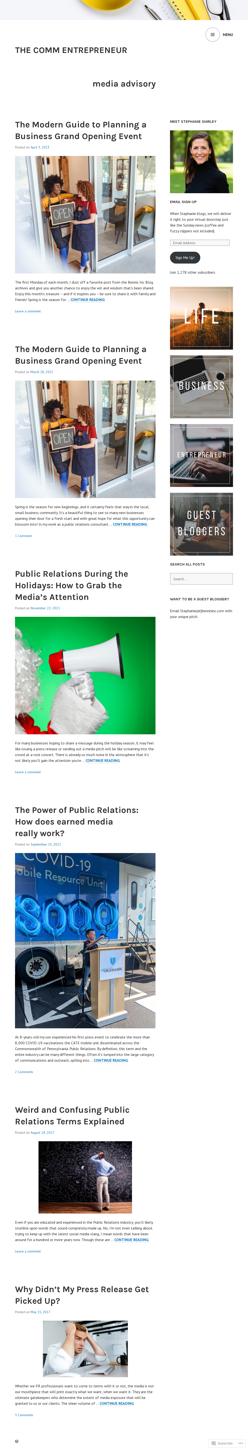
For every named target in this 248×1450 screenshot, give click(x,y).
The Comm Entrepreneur (71, 50)
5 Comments (24, 1415)
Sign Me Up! (185, 257)
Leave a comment (28, 311)
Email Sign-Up (183, 201)
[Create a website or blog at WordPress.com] (16, 1441)
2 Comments (24, 1072)
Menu (228, 34)
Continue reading (87, 299)
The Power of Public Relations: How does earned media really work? (77, 821)
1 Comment (23, 536)
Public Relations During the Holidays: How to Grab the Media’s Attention (71, 585)
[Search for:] (201, 578)
